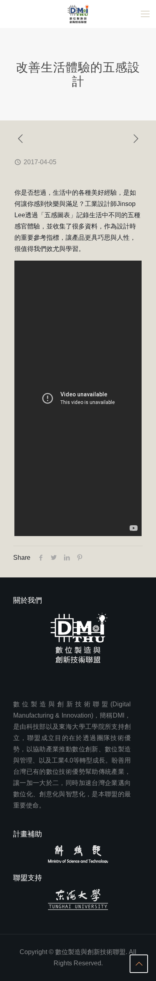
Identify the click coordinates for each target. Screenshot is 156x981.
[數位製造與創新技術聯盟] (78, 14)
